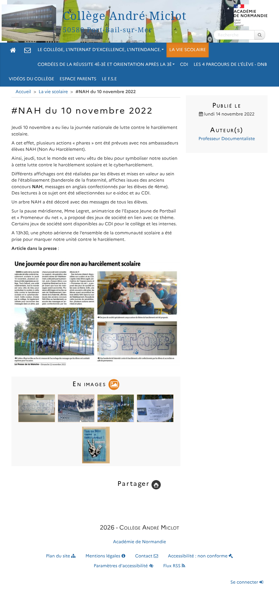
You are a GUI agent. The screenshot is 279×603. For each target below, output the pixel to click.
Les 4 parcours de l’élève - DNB (230, 64)
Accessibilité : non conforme (198, 556)
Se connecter (245, 582)
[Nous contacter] (27, 50)
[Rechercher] (259, 35)
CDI (184, 64)
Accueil (23, 91)
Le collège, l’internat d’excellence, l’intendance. (99, 49)
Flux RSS (172, 566)
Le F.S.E (109, 79)
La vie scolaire (187, 49)
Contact (144, 556)
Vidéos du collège (31, 79)
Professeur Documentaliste (226, 138)
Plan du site (58, 556)
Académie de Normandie (139, 542)
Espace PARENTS (78, 79)
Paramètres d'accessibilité (121, 566)
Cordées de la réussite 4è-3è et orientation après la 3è (105, 64)
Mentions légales (104, 556)
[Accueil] (13, 50)
